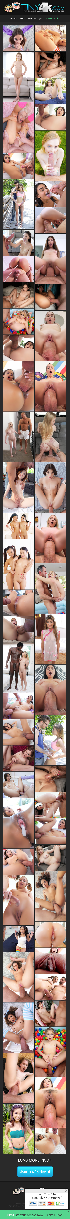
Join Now (50, 18)
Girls (22, 18)
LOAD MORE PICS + (35, 1160)
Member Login (35, 18)
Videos (13, 18)
